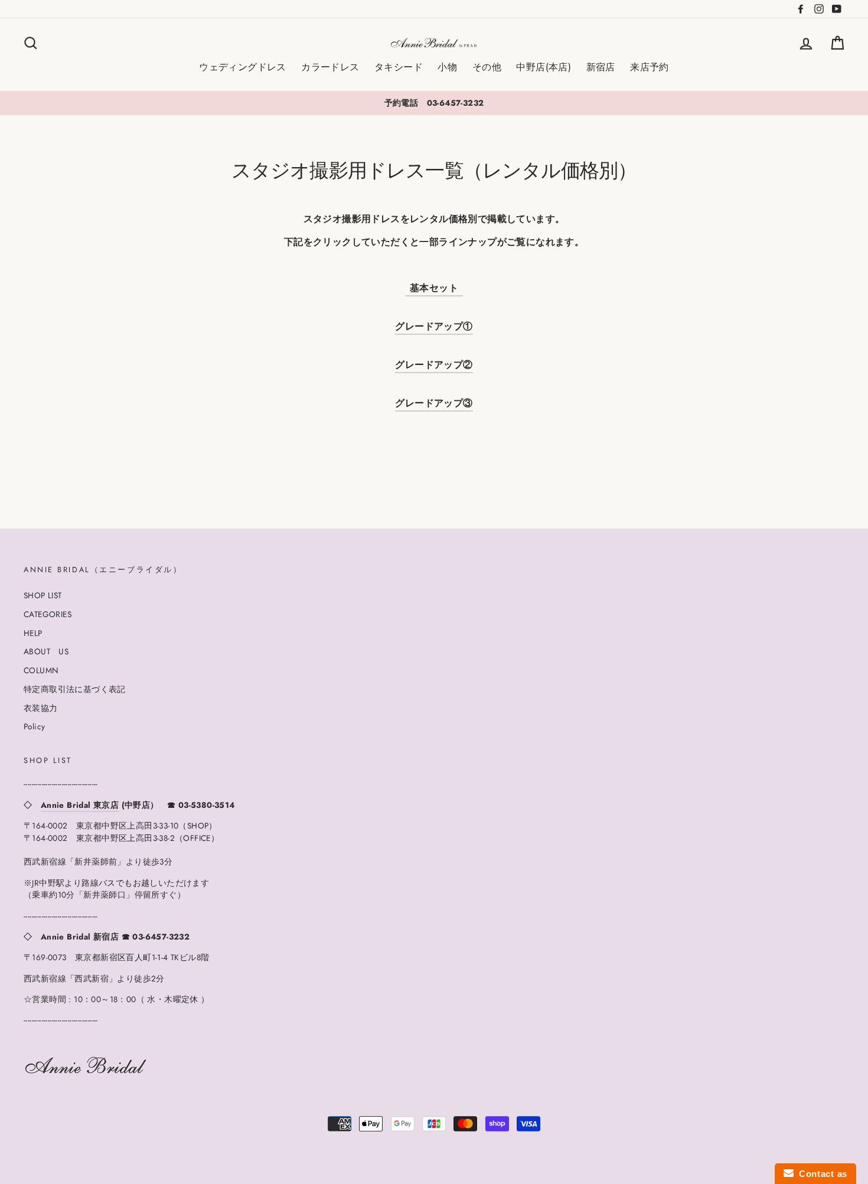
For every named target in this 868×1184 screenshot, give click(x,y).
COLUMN (41, 670)
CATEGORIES (47, 614)
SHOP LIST (43, 595)
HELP (33, 633)
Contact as (820, 1174)
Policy (34, 726)
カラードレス (330, 67)
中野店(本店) (543, 67)
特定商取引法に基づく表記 (75, 689)
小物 (447, 67)
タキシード (398, 67)
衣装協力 (41, 708)
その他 (486, 67)
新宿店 (600, 67)
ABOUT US (46, 651)
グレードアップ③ (433, 403)
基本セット (436, 288)
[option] (434, 103)
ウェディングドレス (242, 67)
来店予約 (649, 67)
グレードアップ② (433, 364)
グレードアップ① (433, 326)
